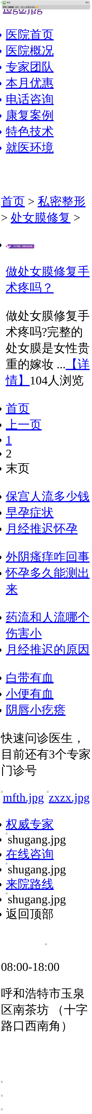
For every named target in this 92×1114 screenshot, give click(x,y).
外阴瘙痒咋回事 (48, 557)
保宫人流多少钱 (48, 496)
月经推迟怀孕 (42, 528)
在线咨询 (30, 854)
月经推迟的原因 (48, 649)
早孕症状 (30, 512)
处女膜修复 (41, 217)
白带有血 (30, 677)
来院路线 (30, 884)
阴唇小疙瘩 (36, 710)
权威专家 (30, 824)
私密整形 (62, 201)
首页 (13, 201)
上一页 (24, 424)
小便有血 (30, 694)
